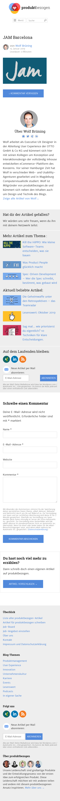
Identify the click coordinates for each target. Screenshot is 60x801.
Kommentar (10, 474)
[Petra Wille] (38, 766)
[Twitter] (28, 136)
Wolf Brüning (23, 45)
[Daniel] (6, 766)
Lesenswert (9, 686)
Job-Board (9, 626)
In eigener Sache (12, 695)
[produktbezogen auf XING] (6, 359)
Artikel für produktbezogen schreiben (24, 622)
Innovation (9, 669)
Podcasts (8, 691)
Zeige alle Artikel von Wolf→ (21, 198)
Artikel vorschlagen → (23, 584)
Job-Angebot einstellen (16, 631)
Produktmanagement (15, 660)
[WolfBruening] (30, 766)
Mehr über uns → (34, 787)
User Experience (12, 665)
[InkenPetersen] (14, 766)
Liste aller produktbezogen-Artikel (23, 618)
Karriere (7, 678)
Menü (21, 20)
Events (6, 682)
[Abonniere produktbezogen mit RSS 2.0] (22, 359)
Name (7, 429)
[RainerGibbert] (22, 766)
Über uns (8, 635)
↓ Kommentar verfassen (23, 93)
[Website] (23, 136)
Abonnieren (49, 378)
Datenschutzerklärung (37, 529)
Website (7, 459)
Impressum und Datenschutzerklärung (24, 644)
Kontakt (7, 639)
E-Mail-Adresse (13, 444)
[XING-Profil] (32, 136)
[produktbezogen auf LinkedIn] (14, 359)
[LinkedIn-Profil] (36, 136)
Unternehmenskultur (15, 673)
